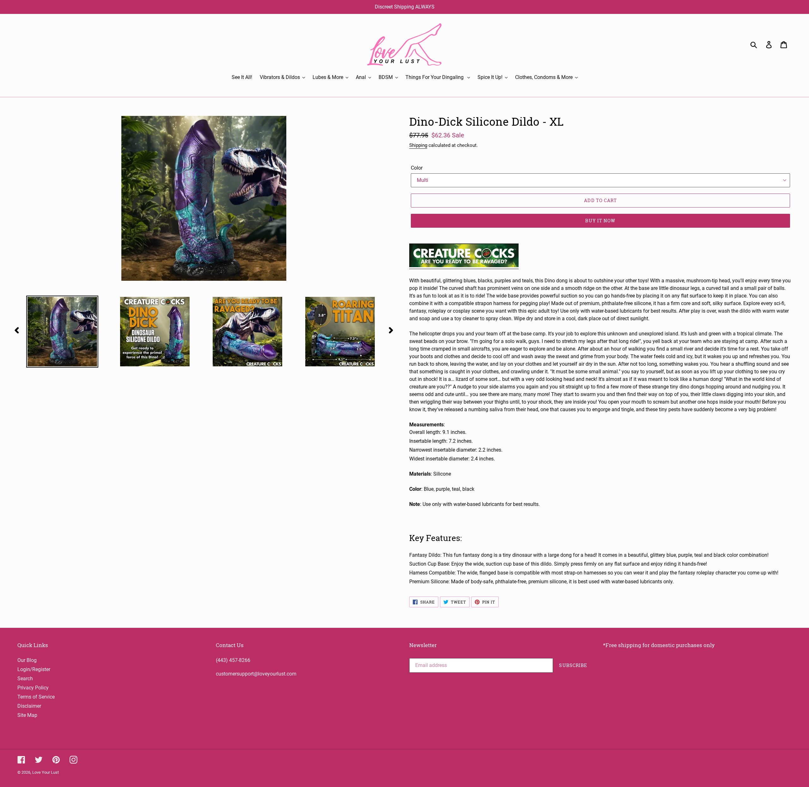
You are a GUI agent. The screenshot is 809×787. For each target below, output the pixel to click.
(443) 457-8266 (233, 660)
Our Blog (27, 660)
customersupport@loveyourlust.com (256, 674)
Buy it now (600, 221)
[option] (60, 332)
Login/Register (33, 669)
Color (417, 168)
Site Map (27, 715)
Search (25, 679)
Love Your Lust (45, 772)
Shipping (418, 145)
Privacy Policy (33, 688)
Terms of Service (36, 697)
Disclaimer (29, 706)
